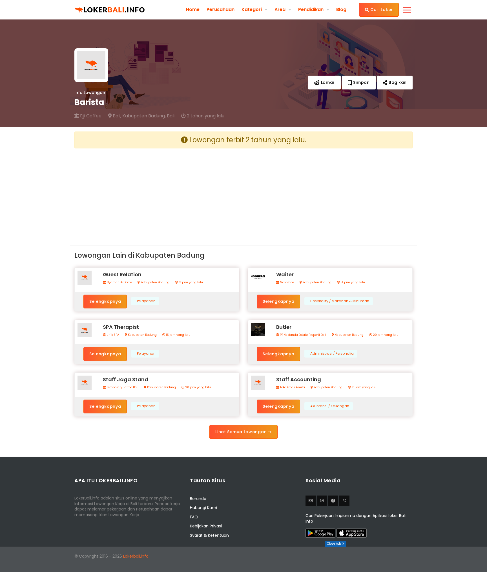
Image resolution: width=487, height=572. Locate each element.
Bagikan (397, 82)
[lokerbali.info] (333, 501)
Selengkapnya (105, 301)
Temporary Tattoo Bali (122, 387)
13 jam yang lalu (190, 282)
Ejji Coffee (90, 116)
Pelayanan (146, 301)
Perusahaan (220, 9)
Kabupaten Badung (154, 282)
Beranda (198, 498)
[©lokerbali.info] (322, 501)
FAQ (194, 517)
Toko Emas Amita (292, 387)
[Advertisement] (156, 192)
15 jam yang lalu (178, 335)
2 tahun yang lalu (205, 116)
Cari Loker (381, 9)
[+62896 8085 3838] (344, 501)
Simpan (361, 82)
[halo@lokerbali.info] (311, 501)
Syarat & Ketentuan (209, 535)
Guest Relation (122, 274)
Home (193, 9)
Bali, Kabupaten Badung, (139, 116)
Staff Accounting (298, 379)
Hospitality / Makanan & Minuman (339, 301)
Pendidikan (311, 9)
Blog (341, 9)
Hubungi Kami (203, 507)
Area (280, 9)
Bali (170, 116)
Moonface (286, 282)
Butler (283, 326)
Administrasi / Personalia (332, 353)
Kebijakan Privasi (206, 526)
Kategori (252, 9)
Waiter (285, 274)
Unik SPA (112, 335)
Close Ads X (335, 544)
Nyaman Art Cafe (119, 282)
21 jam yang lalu (363, 387)
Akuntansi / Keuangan (329, 406)
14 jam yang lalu (352, 282)
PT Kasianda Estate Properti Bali (302, 335)
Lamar (327, 82)
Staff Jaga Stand (125, 379)
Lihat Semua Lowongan (241, 432)
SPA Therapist (121, 326)
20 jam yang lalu (385, 335)
